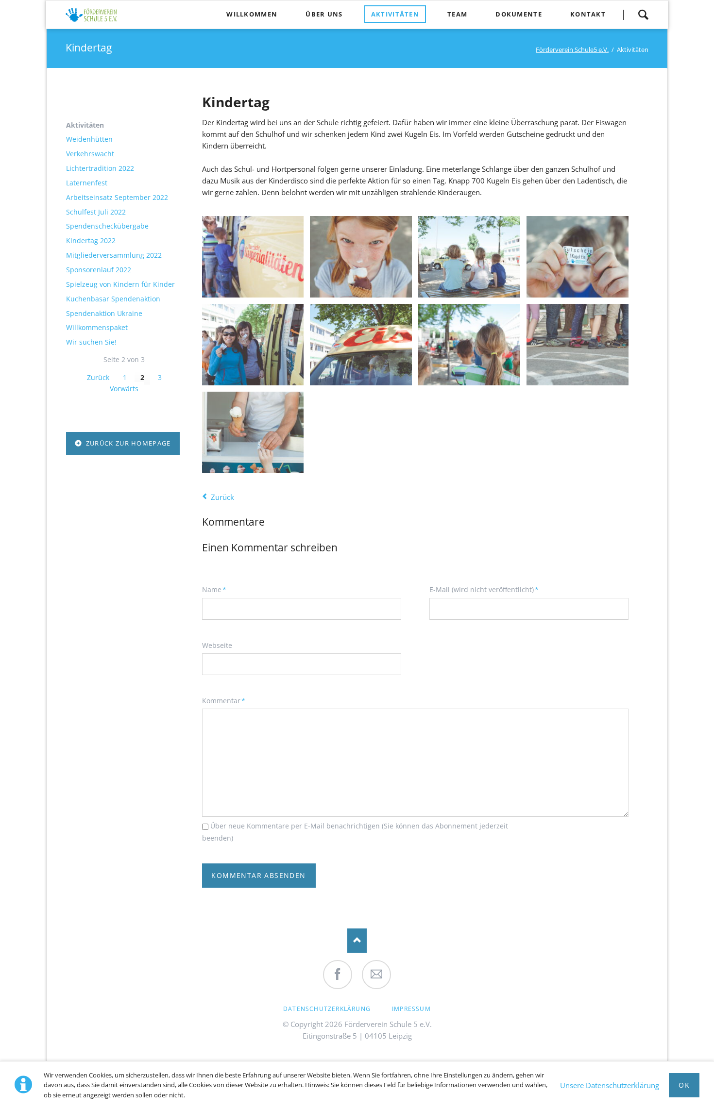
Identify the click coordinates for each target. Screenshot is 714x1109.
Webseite (217, 645)
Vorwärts (124, 388)
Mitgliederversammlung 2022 (114, 255)
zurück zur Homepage (127, 443)
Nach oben (357, 940)
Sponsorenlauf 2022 (98, 269)
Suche (643, 14)
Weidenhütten (89, 139)
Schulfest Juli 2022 (96, 212)
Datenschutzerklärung (327, 1009)
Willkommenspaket (97, 327)
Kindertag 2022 (91, 240)
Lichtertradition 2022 (100, 168)
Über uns (324, 14)
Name (218, 589)
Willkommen (251, 14)
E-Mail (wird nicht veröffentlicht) (484, 589)
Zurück (222, 497)
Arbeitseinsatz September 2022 (117, 197)
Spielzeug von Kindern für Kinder (120, 284)
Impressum (411, 1009)
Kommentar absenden (258, 875)
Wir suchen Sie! (91, 342)
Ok (684, 1085)
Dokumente (518, 14)
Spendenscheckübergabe (107, 226)
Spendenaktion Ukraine (104, 313)
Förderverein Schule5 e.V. (572, 49)
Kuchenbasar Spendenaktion (113, 299)
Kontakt (588, 14)
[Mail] (376, 974)
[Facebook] (337, 974)
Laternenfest (86, 183)
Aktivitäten (395, 14)
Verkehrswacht (90, 153)
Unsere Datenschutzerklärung (609, 1085)
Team (457, 14)
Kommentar (223, 700)
